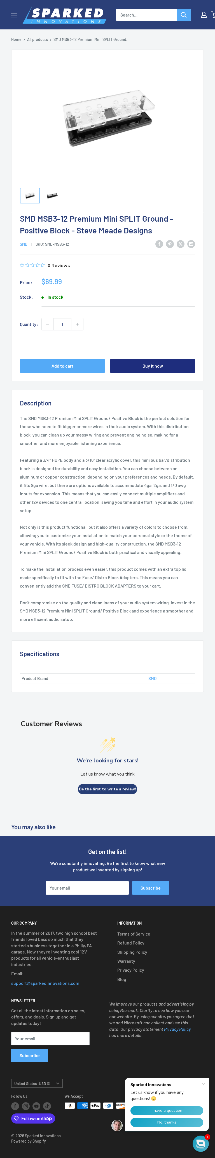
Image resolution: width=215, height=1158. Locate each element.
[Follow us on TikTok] (47, 1106)
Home (16, 39)
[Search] (184, 15)
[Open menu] (14, 15)
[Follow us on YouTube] (36, 1106)
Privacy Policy (130, 970)
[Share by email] (191, 244)
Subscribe (151, 887)
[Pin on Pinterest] (170, 244)
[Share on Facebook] (159, 244)
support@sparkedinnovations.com (45, 983)
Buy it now (152, 365)
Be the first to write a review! (107, 789)
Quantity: (29, 324)
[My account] (204, 15)
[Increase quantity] (77, 324)
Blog (121, 979)
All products (37, 39)
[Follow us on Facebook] (15, 1106)
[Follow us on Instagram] (26, 1106)
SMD (23, 244)
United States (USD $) (32, 1083)
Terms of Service (133, 933)
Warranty (126, 961)
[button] (201, 1144)
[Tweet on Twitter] (180, 244)
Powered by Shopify (28, 1141)
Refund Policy (130, 942)
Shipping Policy (132, 952)
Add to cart (62, 365)
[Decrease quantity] (47, 324)
